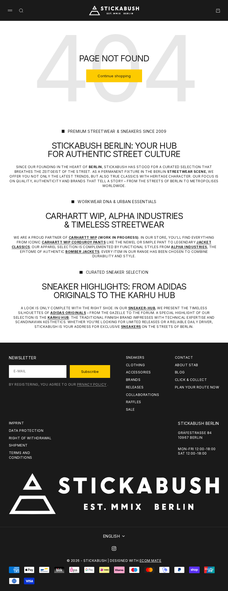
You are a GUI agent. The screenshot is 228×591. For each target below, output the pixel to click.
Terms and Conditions (20, 455)
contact (184, 357)
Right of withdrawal (30, 438)
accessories (138, 372)
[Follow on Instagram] (114, 548)
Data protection (26, 430)
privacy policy (91, 384)
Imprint (16, 423)
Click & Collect (191, 380)
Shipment (18, 445)
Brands (133, 380)
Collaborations (142, 395)
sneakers (135, 357)
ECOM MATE (150, 560)
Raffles (133, 402)
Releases (135, 387)
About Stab (186, 365)
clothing (135, 365)
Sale (130, 409)
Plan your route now (197, 387)
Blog (180, 372)
